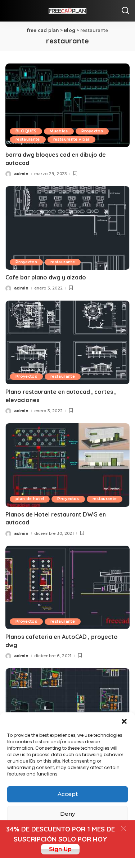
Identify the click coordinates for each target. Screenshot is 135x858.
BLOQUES (25, 131)
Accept (68, 794)
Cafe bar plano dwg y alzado (45, 277)
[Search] (125, 11)
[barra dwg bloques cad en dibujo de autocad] (67, 105)
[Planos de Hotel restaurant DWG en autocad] (67, 465)
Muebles (59, 131)
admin (21, 173)
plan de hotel (29, 498)
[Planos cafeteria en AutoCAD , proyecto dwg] (67, 587)
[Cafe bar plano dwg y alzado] (67, 228)
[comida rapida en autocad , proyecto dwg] (67, 710)
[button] (124, 721)
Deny (67, 813)
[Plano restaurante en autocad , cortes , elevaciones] (67, 342)
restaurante (27, 139)
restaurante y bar (71, 139)
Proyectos (92, 131)
